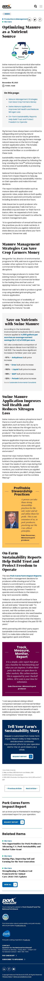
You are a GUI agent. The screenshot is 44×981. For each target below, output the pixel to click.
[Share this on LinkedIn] (29, 20)
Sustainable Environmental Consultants (22, 382)
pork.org (27, 940)
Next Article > (31, 788)
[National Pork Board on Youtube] (14, 969)
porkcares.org (21, 925)
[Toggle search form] (35, 6)
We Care (8, 22)
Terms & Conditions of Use (22, 977)
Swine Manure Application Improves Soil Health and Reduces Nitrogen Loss (24, 109)
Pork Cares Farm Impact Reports (25, 575)
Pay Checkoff (9, 955)
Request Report (20, 756)
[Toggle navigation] (41, 6)
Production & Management (16, 19)
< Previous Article (14, 788)
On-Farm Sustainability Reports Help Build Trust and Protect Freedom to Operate (23, 119)
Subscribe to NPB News (13, 959)
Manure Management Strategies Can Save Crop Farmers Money (23, 100)
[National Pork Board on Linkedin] (4, 969)
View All (7, 884)
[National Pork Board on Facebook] (9, 969)
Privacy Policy (7, 977)
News (7, 14)
